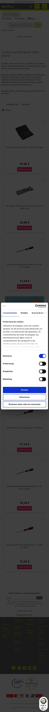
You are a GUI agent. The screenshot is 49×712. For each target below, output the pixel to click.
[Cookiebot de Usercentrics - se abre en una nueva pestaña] (35, 306)
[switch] (42, 364)
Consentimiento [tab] (10, 313)
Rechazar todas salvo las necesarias (24, 404)
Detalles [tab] (24, 313)
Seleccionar (24, 397)
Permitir (24, 390)
